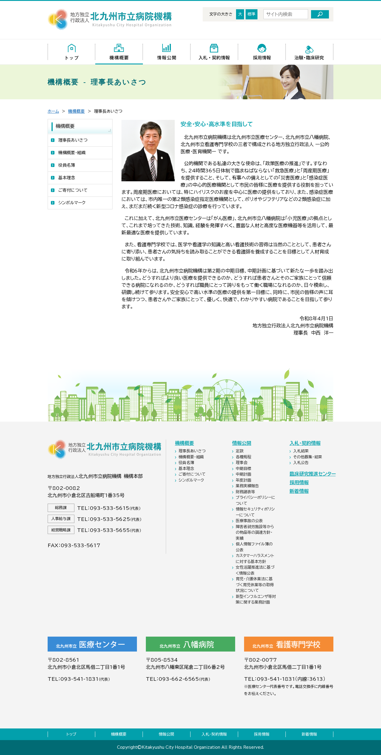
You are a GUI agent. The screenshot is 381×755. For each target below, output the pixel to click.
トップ (71, 734)
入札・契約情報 (305, 443)
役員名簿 (66, 165)
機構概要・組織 (71, 153)
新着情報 (299, 491)
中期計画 (244, 474)
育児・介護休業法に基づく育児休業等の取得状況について (255, 584)
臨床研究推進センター (313, 473)
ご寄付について (73, 190)
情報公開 (241, 443)
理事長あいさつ (73, 140)
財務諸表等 (246, 492)
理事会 (242, 463)
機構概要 (76, 111)
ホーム (53, 111)
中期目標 (244, 469)
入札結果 (301, 451)
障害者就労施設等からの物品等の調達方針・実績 (255, 532)
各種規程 (244, 457)
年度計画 (244, 480)
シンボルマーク (71, 203)
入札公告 (301, 463)
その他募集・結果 (308, 457)
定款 (240, 451)
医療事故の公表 (250, 521)
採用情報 (299, 482)
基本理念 (66, 178)
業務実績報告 (248, 486)
